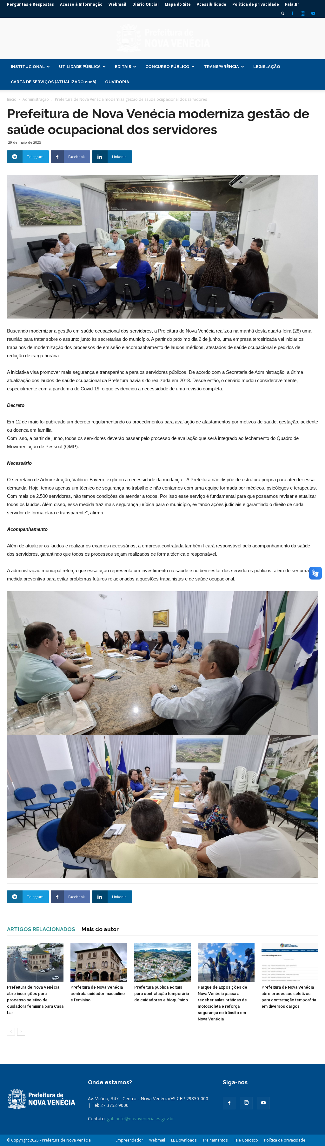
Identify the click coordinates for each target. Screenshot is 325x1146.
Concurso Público (167, 66)
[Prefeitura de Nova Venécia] (162, 39)
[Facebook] (292, 13)
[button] (283, 13)
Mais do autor (100, 929)
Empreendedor (129, 1140)
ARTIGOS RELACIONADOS (41, 929)
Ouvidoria (117, 81)
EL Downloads (183, 1140)
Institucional (28, 66)
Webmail (117, 4)
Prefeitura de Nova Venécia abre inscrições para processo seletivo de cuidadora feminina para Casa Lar (35, 1000)
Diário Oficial (145, 4)
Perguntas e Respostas (30, 4)
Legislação (266, 66)
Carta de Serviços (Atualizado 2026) (53, 81)
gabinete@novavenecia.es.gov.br (140, 1118)
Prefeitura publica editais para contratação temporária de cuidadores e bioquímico (161, 993)
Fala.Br (292, 4)
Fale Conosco (246, 1140)
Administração (36, 99)
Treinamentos (215, 1140)
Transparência (221, 66)
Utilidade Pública (80, 66)
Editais (123, 66)
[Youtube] (313, 13)
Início (12, 99)
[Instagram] (303, 13)
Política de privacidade (255, 4)
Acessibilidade (211, 4)
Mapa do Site (178, 4)
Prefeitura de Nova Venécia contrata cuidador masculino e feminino (97, 993)
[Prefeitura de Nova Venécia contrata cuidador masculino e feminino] (98, 962)
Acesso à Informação (81, 4)
